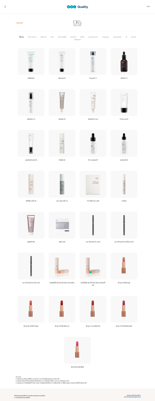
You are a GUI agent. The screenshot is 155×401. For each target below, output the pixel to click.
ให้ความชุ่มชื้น (62, 37)
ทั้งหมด (21, 37)
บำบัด (52, 37)
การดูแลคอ (105, 37)
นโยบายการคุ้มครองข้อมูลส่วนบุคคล (132, 397)
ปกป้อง (82, 37)
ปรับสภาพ (43, 37)
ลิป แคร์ (133, 37)
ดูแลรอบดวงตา (93, 37)
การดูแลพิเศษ (117, 37)
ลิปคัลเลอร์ (77, 40)
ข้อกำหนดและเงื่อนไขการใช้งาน (134, 395)
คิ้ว (126, 37)
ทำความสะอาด (32, 37)
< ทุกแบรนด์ (19, 23)
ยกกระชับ (73, 37)
